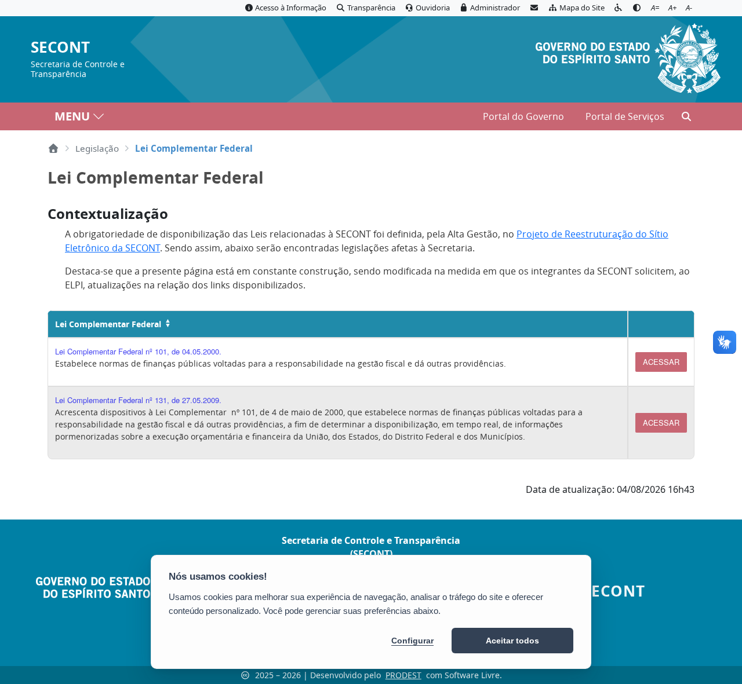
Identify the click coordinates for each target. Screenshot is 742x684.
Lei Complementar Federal (108, 324)
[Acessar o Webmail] (534, 8)
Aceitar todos (512, 640)
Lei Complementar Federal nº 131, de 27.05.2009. (138, 399)
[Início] (53, 148)
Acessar (661, 361)
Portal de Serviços (624, 116)
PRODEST (403, 675)
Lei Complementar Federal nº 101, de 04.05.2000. (138, 351)
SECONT (60, 48)
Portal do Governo (523, 116)
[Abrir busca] (686, 116)
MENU (72, 116)
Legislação (97, 148)
